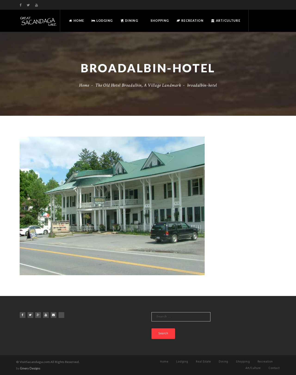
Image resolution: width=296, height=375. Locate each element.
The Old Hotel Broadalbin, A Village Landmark (138, 85)
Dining (131, 20)
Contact (274, 368)
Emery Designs (30, 368)
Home (78, 20)
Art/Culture (227, 20)
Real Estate (203, 361)
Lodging (104, 20)
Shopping (159, 20)
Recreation (192, 20)
